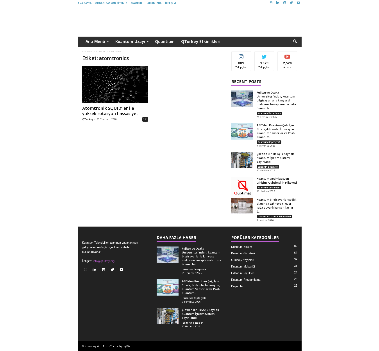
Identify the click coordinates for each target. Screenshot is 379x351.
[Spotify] (284, 3)
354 (145, 119)
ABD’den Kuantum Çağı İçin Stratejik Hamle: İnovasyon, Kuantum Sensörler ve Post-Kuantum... (276, 131)
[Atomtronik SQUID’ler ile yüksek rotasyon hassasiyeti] (115, 84)
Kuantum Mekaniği (243, 266)
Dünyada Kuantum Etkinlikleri (274, 216)
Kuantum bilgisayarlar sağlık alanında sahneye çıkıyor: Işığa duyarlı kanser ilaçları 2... (276, 205)
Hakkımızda (153, 3)
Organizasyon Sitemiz (111, 3)
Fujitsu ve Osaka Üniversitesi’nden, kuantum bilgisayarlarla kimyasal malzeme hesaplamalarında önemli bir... (276, 100)
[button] (295, 41)
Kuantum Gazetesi (243, 253)
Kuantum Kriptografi (269, 142)
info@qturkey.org (103, 261)
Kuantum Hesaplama (269, 113)
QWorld (136, 3)
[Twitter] (291, 3)
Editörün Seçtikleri (268, 166)
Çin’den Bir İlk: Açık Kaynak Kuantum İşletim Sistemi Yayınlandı (275, 158)
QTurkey (87, 119)
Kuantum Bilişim (241, 246)
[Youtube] (298, 3)
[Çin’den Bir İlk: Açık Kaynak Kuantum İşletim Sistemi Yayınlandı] (242, 160)
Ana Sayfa (85, 3)
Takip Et (241, 54)
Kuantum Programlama (245, 279)
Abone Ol (287, 54)
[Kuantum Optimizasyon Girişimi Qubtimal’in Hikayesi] (242, 188)
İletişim (170, 3)
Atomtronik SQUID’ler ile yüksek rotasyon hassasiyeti (110, 110)
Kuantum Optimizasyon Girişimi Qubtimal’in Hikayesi (277, 180)
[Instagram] (271, 3)
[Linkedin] (278, 3)
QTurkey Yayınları (242, 260)
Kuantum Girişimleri (269, 187)
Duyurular (237, 286)
